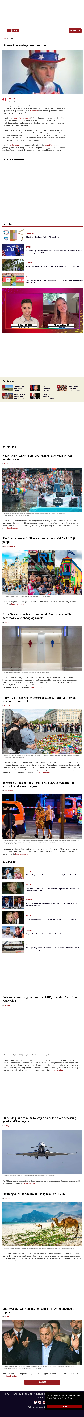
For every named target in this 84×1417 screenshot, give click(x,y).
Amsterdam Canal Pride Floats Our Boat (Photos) (75, 389)
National (29, 263)
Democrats (34, 111)
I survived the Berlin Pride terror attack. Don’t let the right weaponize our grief (39, 699)
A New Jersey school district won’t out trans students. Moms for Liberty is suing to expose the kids (54, 252)
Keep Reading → (13, 528)
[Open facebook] (35, 1402)
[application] (42, 310)
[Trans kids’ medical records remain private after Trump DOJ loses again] (13, 265)
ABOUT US (15, 1394)
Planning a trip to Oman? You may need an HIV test (34, 1194)
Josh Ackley (7, 1005)
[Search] (66, 30)
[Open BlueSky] (39, 1402)
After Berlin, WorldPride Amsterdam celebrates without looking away (38, 457)
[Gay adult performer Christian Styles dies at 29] (13, 932)
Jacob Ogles (7, 1126)
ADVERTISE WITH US (39, 1394)
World (11, 39)
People (28, 871)
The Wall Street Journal (21, 118)
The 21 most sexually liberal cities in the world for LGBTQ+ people (39, 540)
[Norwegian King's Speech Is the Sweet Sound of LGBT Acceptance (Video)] (35, 396)
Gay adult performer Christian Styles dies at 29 (44, 934)
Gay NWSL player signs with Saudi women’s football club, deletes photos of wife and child (54, 281)
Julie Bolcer (12, 98)
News (27, 277)
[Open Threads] (44, 1402)
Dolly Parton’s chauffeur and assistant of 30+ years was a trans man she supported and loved (53, 889)
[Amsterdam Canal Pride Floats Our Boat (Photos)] (62, 388)
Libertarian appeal (13, 145)
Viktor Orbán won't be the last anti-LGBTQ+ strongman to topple (38, 1310)
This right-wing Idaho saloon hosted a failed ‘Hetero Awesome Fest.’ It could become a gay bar (52, 949)
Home (4, 39)
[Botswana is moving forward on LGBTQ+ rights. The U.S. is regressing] (42, 1031)
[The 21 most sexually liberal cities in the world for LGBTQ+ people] (42, 572)
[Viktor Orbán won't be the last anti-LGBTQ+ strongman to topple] (42, 1342)
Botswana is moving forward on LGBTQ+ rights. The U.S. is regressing (39, 998)
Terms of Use (66, 1398)
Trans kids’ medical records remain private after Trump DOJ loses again (53, 266)
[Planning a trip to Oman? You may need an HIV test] (42, 1224)
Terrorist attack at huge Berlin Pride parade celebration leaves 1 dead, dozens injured (38, 784)
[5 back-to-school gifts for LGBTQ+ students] (13, 235)
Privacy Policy (52, 1398)
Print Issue (30, 233)
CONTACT (7, 1394)
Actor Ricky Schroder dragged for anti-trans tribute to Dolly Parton (51, 919)
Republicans (50, 145)
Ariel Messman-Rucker (9, 546)
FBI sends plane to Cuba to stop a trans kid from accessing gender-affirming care (39, 1119)
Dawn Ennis (7, 622)
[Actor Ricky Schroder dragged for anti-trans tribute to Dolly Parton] (13, 917)
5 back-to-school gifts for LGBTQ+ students (42, 237)
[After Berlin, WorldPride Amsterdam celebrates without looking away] (42, 490)
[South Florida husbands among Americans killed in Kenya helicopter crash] (7, 388)
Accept (64, 1406)
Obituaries (30, 930)
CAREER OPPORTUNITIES (25, 1394)
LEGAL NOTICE (42, 1398)
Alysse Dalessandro (9, 464)
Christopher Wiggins (9, 791)
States (28, 247)
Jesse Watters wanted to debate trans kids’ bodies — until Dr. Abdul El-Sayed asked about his (53, 904)
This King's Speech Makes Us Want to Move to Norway (47, 397)
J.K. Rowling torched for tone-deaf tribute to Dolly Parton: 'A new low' (52, 875)
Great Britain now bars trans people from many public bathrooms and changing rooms (37, 616)
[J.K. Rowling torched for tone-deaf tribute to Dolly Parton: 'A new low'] (13, 873)
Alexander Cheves (8, 706)
